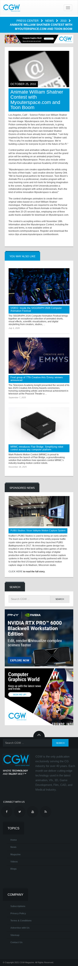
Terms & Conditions (21, 920)
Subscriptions (17, 906)
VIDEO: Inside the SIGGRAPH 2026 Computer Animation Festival (36, 309)
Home (13, 840)
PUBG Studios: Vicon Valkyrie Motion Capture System (38, 530)
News (50, 20)
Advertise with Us (20, 927)
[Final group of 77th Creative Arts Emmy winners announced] (39, 356)
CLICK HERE (16, 571)
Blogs (13, 869)
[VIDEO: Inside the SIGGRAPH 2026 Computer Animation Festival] (39, 286)
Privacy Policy (18, 913)
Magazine (15, 854)
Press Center (27, 20)
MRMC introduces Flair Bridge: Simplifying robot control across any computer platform (36, 448)
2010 (63, 20)
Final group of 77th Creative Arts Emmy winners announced (36, 379)
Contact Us (16, 942)
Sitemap (14, 935)
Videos (14, 861)
